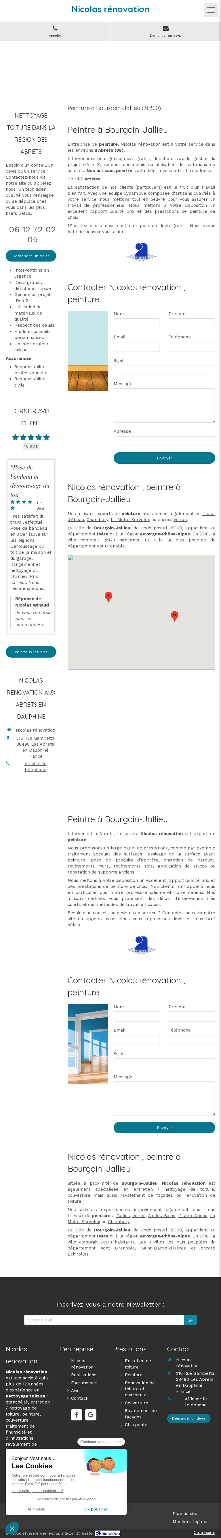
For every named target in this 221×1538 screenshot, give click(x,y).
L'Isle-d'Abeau (192, 1215)
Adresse (122, 431)
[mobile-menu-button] (211, 10)
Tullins (123, 1215)
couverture (79, 1195)
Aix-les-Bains (161, 1215)
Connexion (204, 1532)
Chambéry (97, 519)
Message (123, 383)
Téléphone (180, 337)
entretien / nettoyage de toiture (174, 1189)
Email (119, 337)
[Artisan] (141, 252)
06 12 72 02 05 (32, 234)
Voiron (180, 519)
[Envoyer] (190, 1320)
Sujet (119, 360)
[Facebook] (76, 1414)
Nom (119, 313)
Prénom (177, 313)
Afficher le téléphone (35, 766)
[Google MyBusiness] (90, 1414)
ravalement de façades (146, 1195)
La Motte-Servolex (130, 519)
